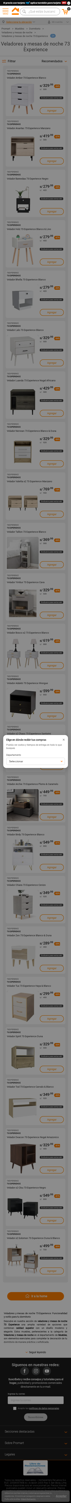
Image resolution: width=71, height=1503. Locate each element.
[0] (65, 13)
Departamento (13, 755)
